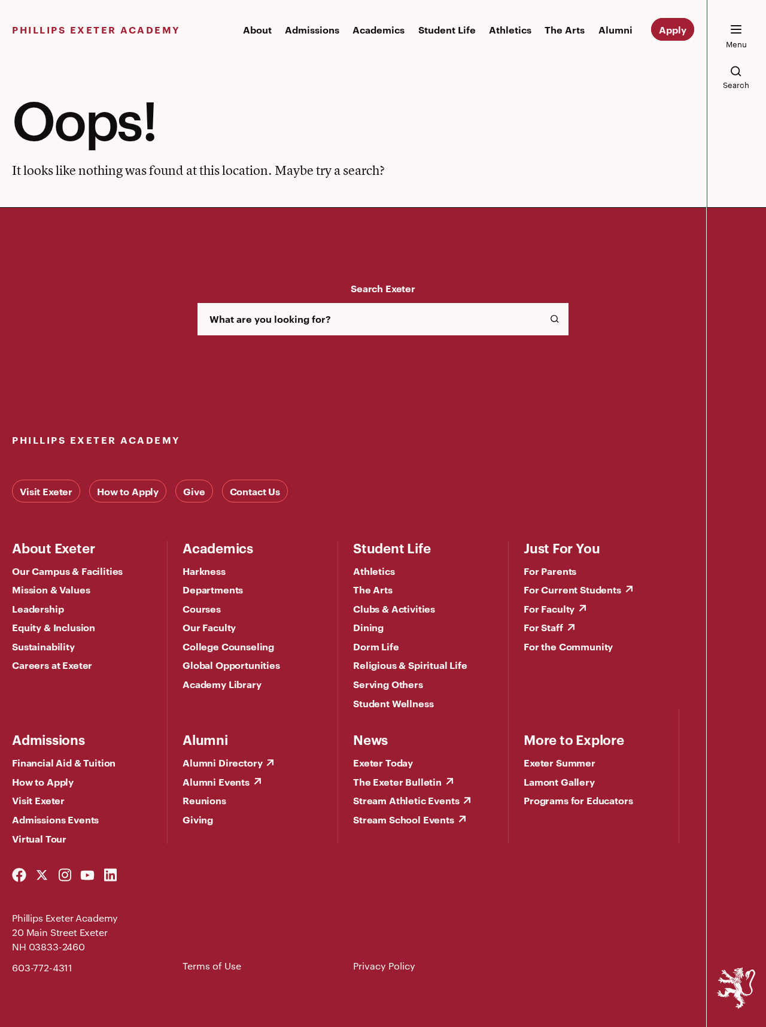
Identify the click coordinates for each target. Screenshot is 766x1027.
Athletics (510, 29)
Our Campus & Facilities (67, 570)
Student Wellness (393, 703)
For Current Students (572, 589)
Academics (378, 29)
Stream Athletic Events (406, 800)
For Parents (550, 570)
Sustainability (43, 646)
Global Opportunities (231, 664)
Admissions (312, 29)
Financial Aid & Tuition (63, 762)
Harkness (204, 570)
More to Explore (574, 739)
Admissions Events (55, 819)
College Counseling (228, 646)
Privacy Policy (384, 965)
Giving (198, 819)
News (370, 739)
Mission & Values (51, 589)
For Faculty (549, 608)
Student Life (447, 29)
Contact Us (255, 491)
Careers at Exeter (52, 664)
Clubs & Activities (394, 608)
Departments (213, 589)
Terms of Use (212, 965)
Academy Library (222, 683)
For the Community (568, 646)
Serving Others (388, 683)
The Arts (565, 29)
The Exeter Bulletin (397, 781)
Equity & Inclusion (53, 627)
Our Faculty (209, 627)
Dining (368, 627)
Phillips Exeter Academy (96, 29)
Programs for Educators (578, 800)
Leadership (37, 608)
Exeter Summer (559, 762)
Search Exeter (383, 288)
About (257, 29)
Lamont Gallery (559, 781)
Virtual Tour (39, 838)
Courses (202, 608)
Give (194, 491)
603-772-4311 (42, 967)
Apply (672, 29)
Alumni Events (216, 781)
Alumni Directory (222, 762)
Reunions (204, 800)
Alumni (615, 29)
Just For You (562, 547)
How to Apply (128, 491)
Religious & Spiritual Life (410, 664)
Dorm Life (376, 646)
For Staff (543, 627)
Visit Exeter (46, 491)
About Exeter (53, 547)
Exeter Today (383, 762)
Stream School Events (403, 819)
